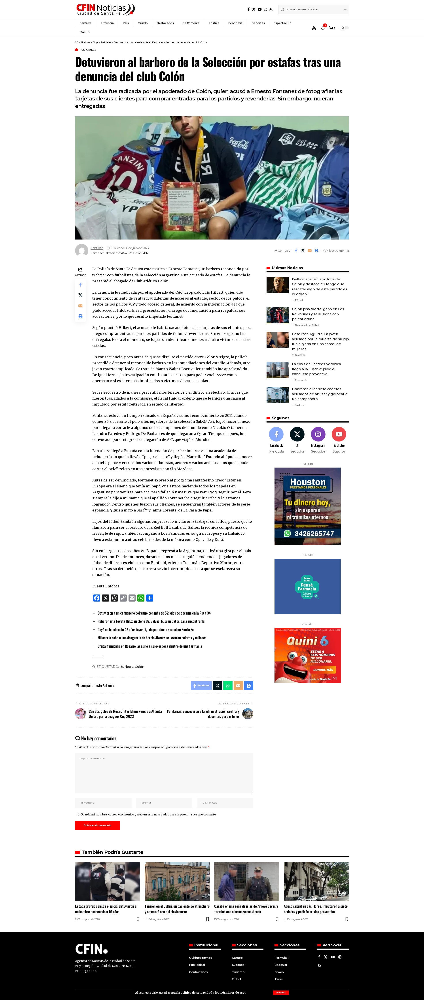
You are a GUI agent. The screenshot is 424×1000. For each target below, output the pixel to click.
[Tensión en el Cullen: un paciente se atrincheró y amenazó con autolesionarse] (177, 881)
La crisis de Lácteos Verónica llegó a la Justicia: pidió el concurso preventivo (316, 369)
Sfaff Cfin (97, 248)
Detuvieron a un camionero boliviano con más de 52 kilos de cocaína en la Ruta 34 (154, 613)
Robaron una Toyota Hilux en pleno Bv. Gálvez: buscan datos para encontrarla (151, 621)
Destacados (302, 325)
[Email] (310, 250)
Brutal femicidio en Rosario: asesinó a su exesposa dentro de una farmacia (150, 646)
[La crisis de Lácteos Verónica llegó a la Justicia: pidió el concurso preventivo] (278, 370)
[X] (254, 9)
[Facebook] (248, 9)
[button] (281, 993)
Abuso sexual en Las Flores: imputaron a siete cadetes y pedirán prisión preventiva (316, 908)
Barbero (126, 667)
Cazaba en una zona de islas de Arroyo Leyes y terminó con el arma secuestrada (246, 908)
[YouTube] (260, 9)
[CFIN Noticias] (105, 9)
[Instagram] (265, 9)
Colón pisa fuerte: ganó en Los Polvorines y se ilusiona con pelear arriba (318, 314)
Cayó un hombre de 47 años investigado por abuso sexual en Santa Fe (146, 629)
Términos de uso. (232, 992)
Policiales (88, 49)
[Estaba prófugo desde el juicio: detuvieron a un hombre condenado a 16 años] (107, 881)
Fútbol (299, 300)
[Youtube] (339, 440)
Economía (301, 380)
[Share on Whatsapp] (228, 685)
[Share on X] (303, 250)
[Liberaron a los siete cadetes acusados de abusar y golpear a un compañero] (278, 395)
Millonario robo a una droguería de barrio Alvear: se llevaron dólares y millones (152, 637)
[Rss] (271, 9)
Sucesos (300, 355)
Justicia (299, 405)
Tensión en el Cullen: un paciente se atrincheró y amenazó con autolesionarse (177, 908)
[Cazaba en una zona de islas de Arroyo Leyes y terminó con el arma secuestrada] (246, 881)
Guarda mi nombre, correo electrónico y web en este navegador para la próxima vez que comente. (148, 814)
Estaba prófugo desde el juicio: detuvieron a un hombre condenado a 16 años (105, 908)
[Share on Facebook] (296, 250)
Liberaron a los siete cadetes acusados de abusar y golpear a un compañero (319, 394)
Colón (139, 667)
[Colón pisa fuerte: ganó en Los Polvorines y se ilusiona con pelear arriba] (278, 315)
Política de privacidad (196, 992)
